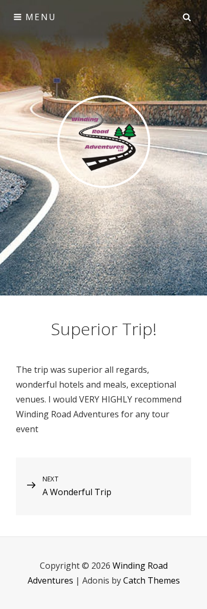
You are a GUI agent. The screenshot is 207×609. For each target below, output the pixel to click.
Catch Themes (151, 580)
